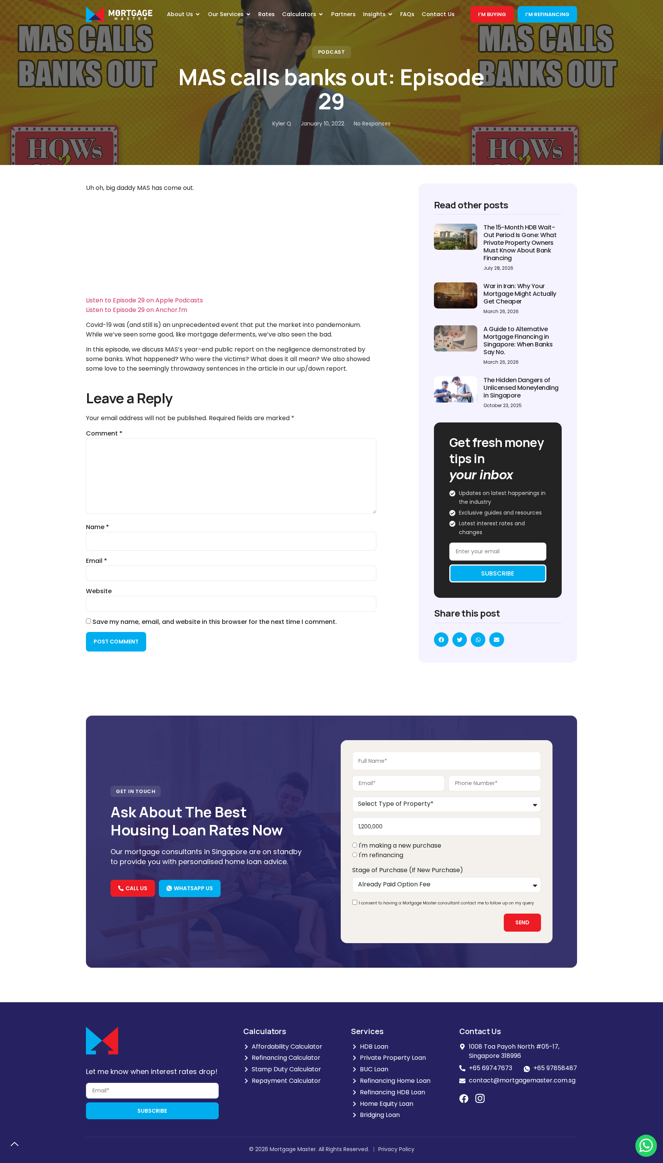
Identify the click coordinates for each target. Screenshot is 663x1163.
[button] (441, 639)
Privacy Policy (396, 1149)
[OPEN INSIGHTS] (390, 14)
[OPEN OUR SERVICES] (248, 14)
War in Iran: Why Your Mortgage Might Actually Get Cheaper (519, 294)
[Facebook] (463, 1098)
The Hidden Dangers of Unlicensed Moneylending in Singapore (521, 388)
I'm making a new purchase (400, 845)
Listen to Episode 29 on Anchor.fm (136, 309)
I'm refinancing (381, 855)
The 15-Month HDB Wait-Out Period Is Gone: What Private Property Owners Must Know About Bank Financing (519, 242)
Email (96, 561)
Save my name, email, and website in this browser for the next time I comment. (214, 622)
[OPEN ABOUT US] (198, 14)
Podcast (331, 52)
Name (97, 527)
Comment (104, 434)
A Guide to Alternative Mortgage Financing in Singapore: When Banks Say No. (518, 340)
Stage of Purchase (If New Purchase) (407, 870)
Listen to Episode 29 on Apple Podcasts (144, 300)
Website (99, 591)
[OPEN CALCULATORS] (321, 14)
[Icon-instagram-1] (480, 1098)
